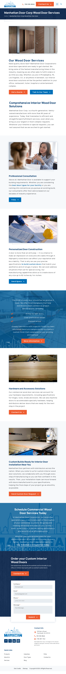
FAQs (13, 200)
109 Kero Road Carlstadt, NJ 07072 (43, 632)
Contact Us (43, 4)
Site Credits (17, 668)
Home (6, 16)
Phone (16, 598)
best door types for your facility (26, 185)
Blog (25, 660)
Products (7, 654)
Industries (27, 654)
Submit (32, 617)
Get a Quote (16, 92)
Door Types (27, 657)
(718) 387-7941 (40, 639)
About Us (7, 657)
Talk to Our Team (40, 92)
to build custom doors (32, 264)
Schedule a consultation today (35, 545)
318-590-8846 (29, 4)
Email (16, 591)
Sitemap (25, 668)
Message (17, 605)
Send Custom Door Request (23, 494)
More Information (32, 341)
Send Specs (16, 281)
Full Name (17, 584)
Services (6, 660)
